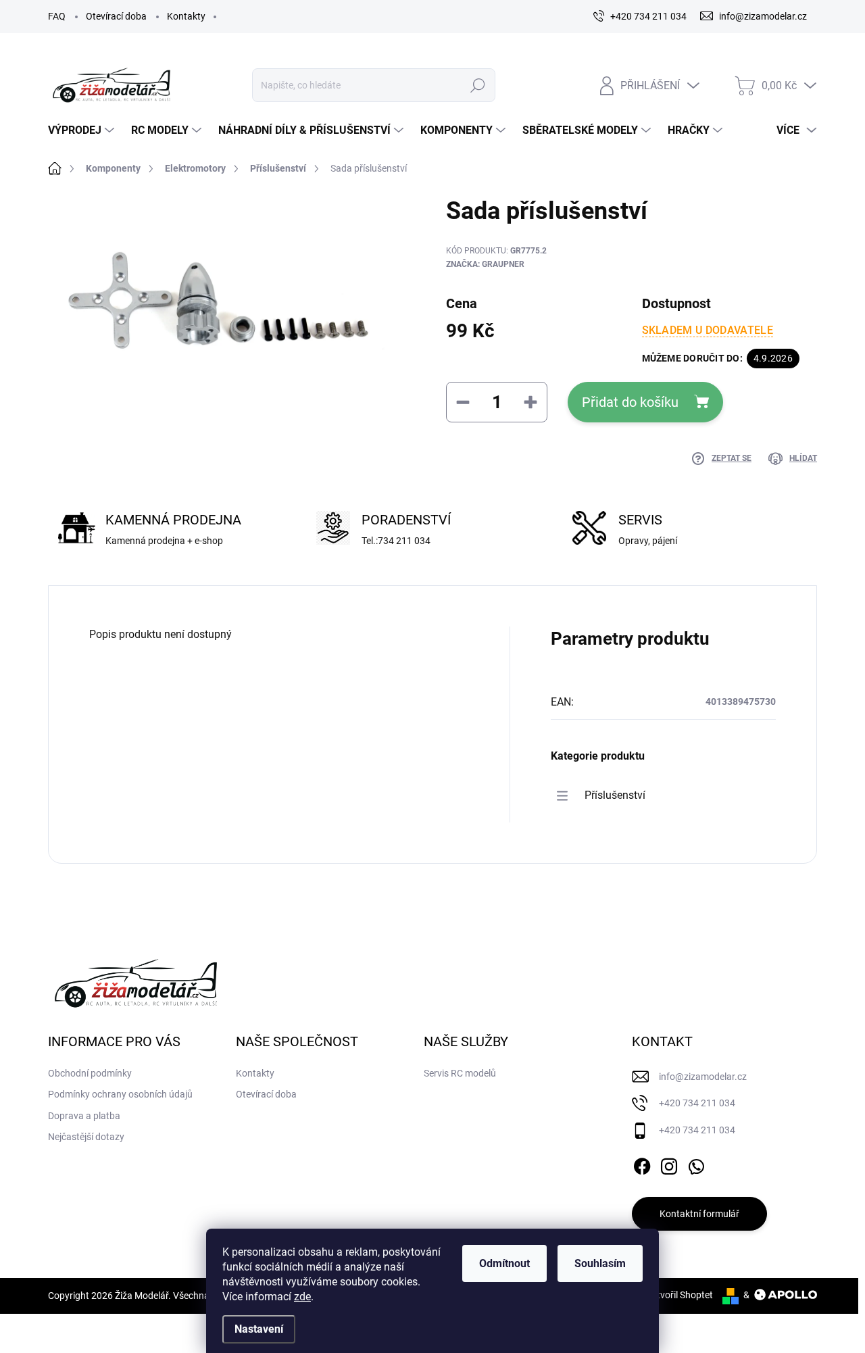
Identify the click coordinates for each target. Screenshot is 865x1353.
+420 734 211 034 (697, 1103)
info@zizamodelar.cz (703, 1076)
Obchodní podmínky (90, 1073)
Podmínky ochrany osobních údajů (120, 1094)
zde (302, 1296)
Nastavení (258, 1329)
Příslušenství (615, 795)
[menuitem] (83, 130)
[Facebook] (642, 1164)
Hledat (477, 85)
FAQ (57, 16)
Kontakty (186, 16)
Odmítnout (504, 1263)
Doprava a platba (84, 1115)
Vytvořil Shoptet (679, 1294)
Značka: (485, 264)
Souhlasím (600, 1263)
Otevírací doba (116, 16)
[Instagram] (669, 1164)
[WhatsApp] (696, 1164)
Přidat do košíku (630, 402)
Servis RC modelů (460, 1073)
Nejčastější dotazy (86, 1136)
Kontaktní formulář (699, 1213)
